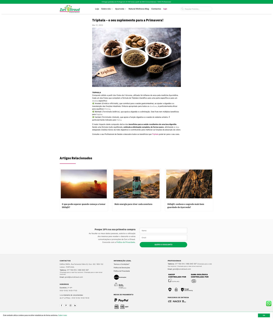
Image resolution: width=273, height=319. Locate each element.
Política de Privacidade (125, 242)
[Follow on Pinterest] (66, 305)
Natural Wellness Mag (139, 9)
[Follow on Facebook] (61, 305)
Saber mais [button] (62, 315)
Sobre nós (106, 9)
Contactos (156, 9)
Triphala (155, 134)
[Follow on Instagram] (70, 305)
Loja (97, 9)
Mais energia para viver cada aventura (133, 204)
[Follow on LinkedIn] (75, 305)
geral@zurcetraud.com (73, 277)
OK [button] (264, 315)
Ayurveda (119, 9)
